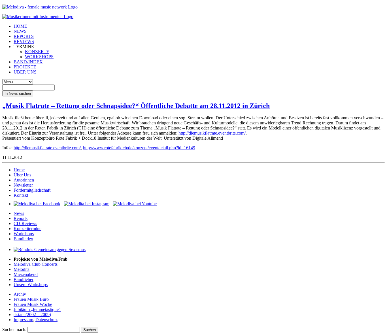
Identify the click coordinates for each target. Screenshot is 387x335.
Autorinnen (24, 180)
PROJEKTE (25, 66)
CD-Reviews (25, 223)
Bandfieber (23, 279)
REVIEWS (24, 41)
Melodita (21, 269)
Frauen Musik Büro (31, 299)
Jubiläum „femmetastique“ (37, 309)
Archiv (20, 294)
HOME (20, 26)
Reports (20, 218)
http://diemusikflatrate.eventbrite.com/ (212, 133)
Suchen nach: (14, 329)
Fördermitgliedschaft (32, 190)
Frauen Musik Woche (33, 304)
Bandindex (23, 238)
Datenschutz (46, 319)
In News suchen (18, 93)
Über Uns (22, 174)
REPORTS (24, 36)
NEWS (20, 31)
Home (19, 169)
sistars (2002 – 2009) (32, 314)
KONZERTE (37, 51)
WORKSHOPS (39, 56)
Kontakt (21, 195)
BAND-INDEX (28, 61)
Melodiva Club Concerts (36, 264)
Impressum (23, 319)
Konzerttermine (27, 228)
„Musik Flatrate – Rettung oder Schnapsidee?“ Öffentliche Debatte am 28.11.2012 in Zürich (136, 105)
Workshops (24, 233)
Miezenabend (26, 274)
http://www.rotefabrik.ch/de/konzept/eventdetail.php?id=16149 (139, 147)
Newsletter (23, 185)
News (19, 213)
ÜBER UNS (25, 72)
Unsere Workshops (31, 284)
